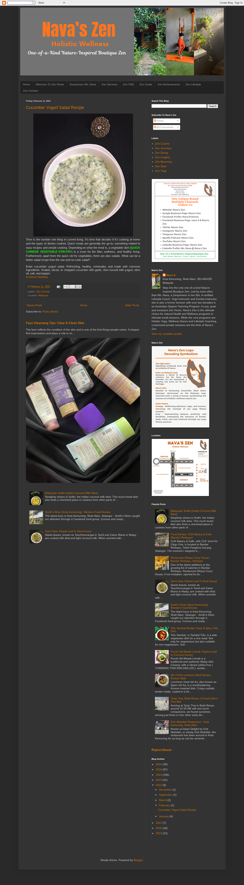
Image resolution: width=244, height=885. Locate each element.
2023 (159, 779)
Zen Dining (161, 152)
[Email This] (65, 287)
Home (26, 84)
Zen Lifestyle (193, 84)
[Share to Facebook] (76, 287)
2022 (159, 785)
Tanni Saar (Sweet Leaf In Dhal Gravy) (68, 531)
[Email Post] (58, 286)
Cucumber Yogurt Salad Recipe (55, 107)
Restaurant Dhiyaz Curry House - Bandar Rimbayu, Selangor (191, 559)
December (165, 789)
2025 (159, 769)
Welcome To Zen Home (50, 84)
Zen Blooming (163, 161)
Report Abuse (162, 750)
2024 (159, 774)
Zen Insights (162, 157)
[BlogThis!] (69, 287)
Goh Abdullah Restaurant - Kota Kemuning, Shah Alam (190, 723)
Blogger (138, 860)
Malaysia (43, 295)
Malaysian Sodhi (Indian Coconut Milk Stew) (71, 492)
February (165, 805)
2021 (159, 822)
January (164, 816)
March (163, 800)
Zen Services (109, 84)
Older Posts (132, 305)
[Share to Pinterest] (80, 287)
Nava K (171, 275)
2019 (159, 833)
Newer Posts (34, 305)
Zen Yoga (161, 170)
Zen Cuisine (42, 291)
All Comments (164, 127)
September (166, 794)
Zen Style (160, 166)
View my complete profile (167, 333)
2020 (159, 828)
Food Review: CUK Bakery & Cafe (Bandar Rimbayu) (191, 536)
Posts (160, 120)
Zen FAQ (128, 84)
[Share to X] (72, 287)
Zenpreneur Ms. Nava (83, 84)
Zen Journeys (163, 148)
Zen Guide (145, 84)
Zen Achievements (169, 84)
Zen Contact (30, 90)
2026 (159, 764)
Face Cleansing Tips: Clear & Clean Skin (55, 323)
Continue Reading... (38, 276)
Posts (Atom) (50, 311)
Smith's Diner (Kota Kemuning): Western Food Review (77, 512)
